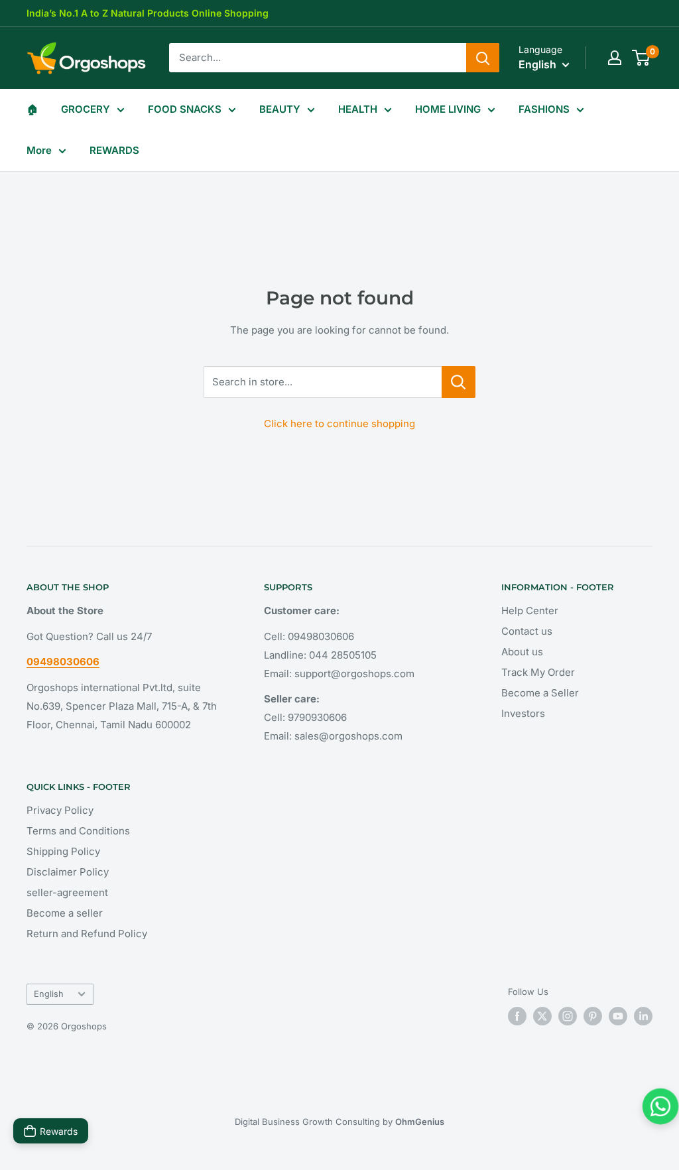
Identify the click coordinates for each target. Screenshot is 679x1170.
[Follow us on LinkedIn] (643, 1016)
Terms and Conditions (78, 830)
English (49, 994)
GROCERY (85, 109)
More (39, 150)
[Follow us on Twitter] (542, 1016)
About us (522, 651)
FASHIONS (544, 109)
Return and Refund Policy (87, 933)
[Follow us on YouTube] (618, 1016)
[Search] (482, 57)
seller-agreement (67, 892)
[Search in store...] (458, 382)
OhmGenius (419, 1121)
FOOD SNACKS (184, 109)
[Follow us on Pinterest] (593, 1016)
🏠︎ (32, 109)
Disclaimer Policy (68, 872)
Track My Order (538, 672)
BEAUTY (279, 109)
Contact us (526, 631)
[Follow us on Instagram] (567, 1016)
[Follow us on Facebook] (517, 1016)
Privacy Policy (60, 810)
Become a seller (65, 913)
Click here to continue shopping (339, 423)
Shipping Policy (63, 851)
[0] (641, 58)
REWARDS (114, 150)
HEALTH (357, 109)
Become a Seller (540, 692)
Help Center (529, 610)
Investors (523, 713)
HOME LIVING (448, 109)
